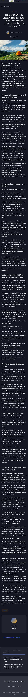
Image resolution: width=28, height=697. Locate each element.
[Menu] (17, 1)
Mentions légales (11, 686)
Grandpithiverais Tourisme (14, 681)
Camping (8, 6)
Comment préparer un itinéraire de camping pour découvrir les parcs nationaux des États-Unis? (13, 666)
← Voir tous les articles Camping (11, 637)
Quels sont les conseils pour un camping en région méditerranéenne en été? (13, 659)
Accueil (3, 6)
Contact (19, 686)
